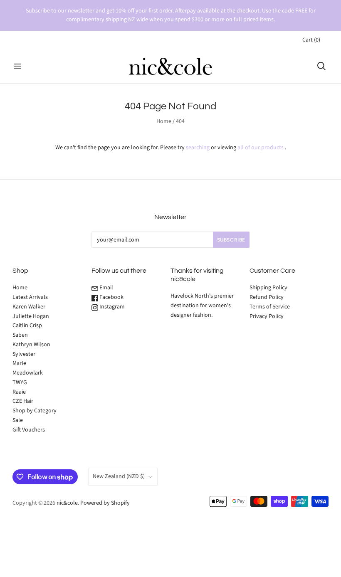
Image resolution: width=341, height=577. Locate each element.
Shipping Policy (268, 288)
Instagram (111, 307)
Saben (20, 335)
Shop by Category (34, 411)
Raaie (19, 392)
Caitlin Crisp (27, 325)
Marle (19, 363)
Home (163, 121)
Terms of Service (270, 307)
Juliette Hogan (30, 316)
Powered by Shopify (105, 503)
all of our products (260, 147)
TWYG (19, 382)
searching (198, 147)
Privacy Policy (267, 316)
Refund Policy (267, 297)
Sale (17, 420)
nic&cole (67, 503)
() (311, 40)
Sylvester (23, 354)
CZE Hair (22, 401)
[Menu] (17, 66)
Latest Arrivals (30, 297)
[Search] (321, 66)
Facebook (111, 297)
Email (105, 288)
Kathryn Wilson (31, 344)
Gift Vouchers (28, 430)
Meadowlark (27, 373)
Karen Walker (28, 307)
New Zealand (119, 476)
